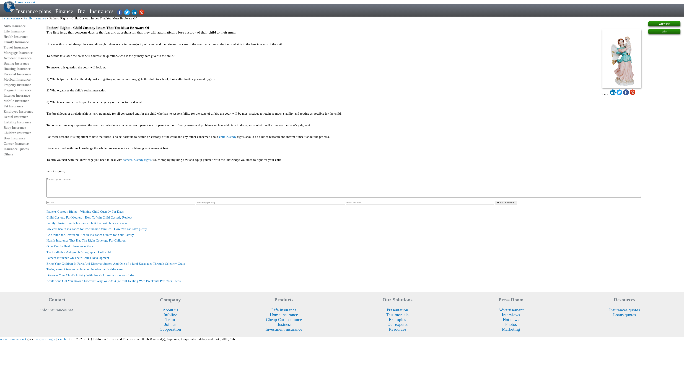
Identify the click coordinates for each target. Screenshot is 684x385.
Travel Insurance (16, 47)
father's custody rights (137, 159)
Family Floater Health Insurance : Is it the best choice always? (86, 223)
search (62, 339)
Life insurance (283, 310)
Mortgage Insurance (18, 53)
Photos (511, 324)
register (41, 339)
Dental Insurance (16, 117)
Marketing (511, 329)
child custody (227, 136)
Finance (64, 11)
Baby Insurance (15, 127)
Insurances (101, 11)
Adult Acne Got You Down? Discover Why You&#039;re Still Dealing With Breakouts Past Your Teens (113, 281)
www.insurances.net (13, 339)
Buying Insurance (16, 63)
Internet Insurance (17, 95)
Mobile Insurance (16, 101)
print (664, 31)
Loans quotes (624, 314)
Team (170, 319)
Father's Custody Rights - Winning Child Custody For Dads (85, 211)
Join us (170, 324)
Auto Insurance (15, 26)
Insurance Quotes (16, 149)
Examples (397, 319)
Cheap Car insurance (284, 319)
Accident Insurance (18, 58)
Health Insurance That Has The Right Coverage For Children (86, 240)
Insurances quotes (624, 310)
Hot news (511, 319)
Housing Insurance (17, 69)
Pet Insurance (13, 106)
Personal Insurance (17, 74)
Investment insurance (283, 329)
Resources (397, 329)
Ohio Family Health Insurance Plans (70, 246)
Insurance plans (33, 11)
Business (283, 324)
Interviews (511, 314)
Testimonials (397, 314)
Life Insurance (14, 31)
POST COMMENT (506, 202)
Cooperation (170, 329)
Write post (664, 23)
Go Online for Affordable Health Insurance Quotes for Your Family (90, 235)
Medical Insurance (17, 79)
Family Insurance (35, 18)
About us (170, 310)
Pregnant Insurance (17, 90)
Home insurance (284, 314)
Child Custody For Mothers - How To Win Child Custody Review (89, 217)
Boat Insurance (14, 138)
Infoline (170, 314)
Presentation (397, 310)
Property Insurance (17, 85)
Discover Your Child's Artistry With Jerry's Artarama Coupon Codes (90, 275)
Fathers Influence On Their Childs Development (77, 258)
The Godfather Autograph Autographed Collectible (79, 252)
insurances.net (11, 18)
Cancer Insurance (16, 143)
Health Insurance (16, 36)
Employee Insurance (18, 111)
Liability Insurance (17, 122)
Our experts (397, 324)
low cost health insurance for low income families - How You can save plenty (96, 229)
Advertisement (511, 310)
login (51, 339)
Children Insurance (17, 133)
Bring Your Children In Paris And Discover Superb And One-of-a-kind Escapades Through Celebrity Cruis (115, 263)
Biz (81, 11)
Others (8, 154)
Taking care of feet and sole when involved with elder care (84, 269)
